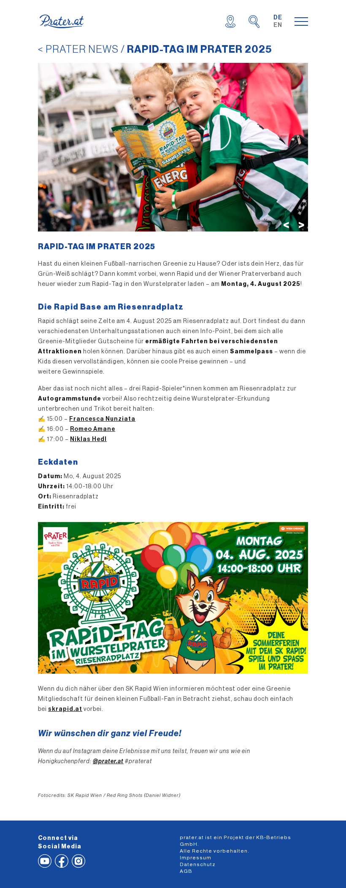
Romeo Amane (92, 429)
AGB (186, 871)
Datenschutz (198, 864)
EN (277, 25)
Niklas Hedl (88, 439)
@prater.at (108, 761)
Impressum (195, 857)
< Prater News (78, 49)
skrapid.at (65, 709)
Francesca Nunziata (102, 419)
